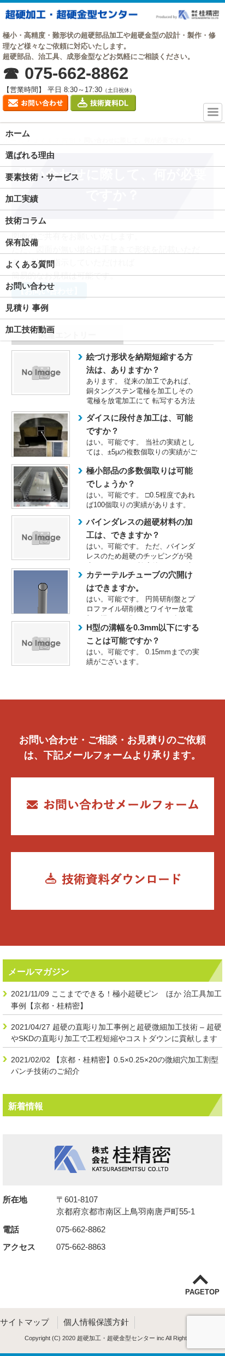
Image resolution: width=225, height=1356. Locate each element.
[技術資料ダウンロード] (104, 114)
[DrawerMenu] (212, 112)
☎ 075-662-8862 (65, 73)
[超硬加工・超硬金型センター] (112, 16)
